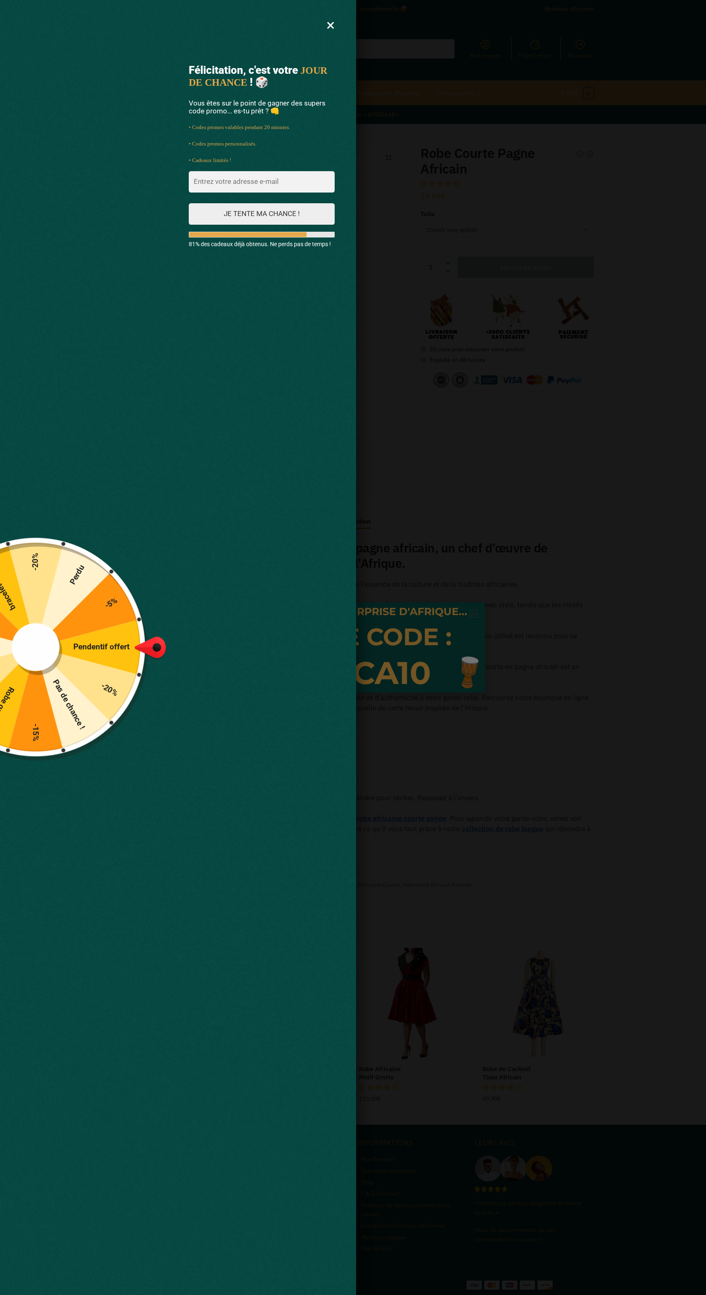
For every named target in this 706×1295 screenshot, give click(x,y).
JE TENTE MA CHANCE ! (262, 213)
